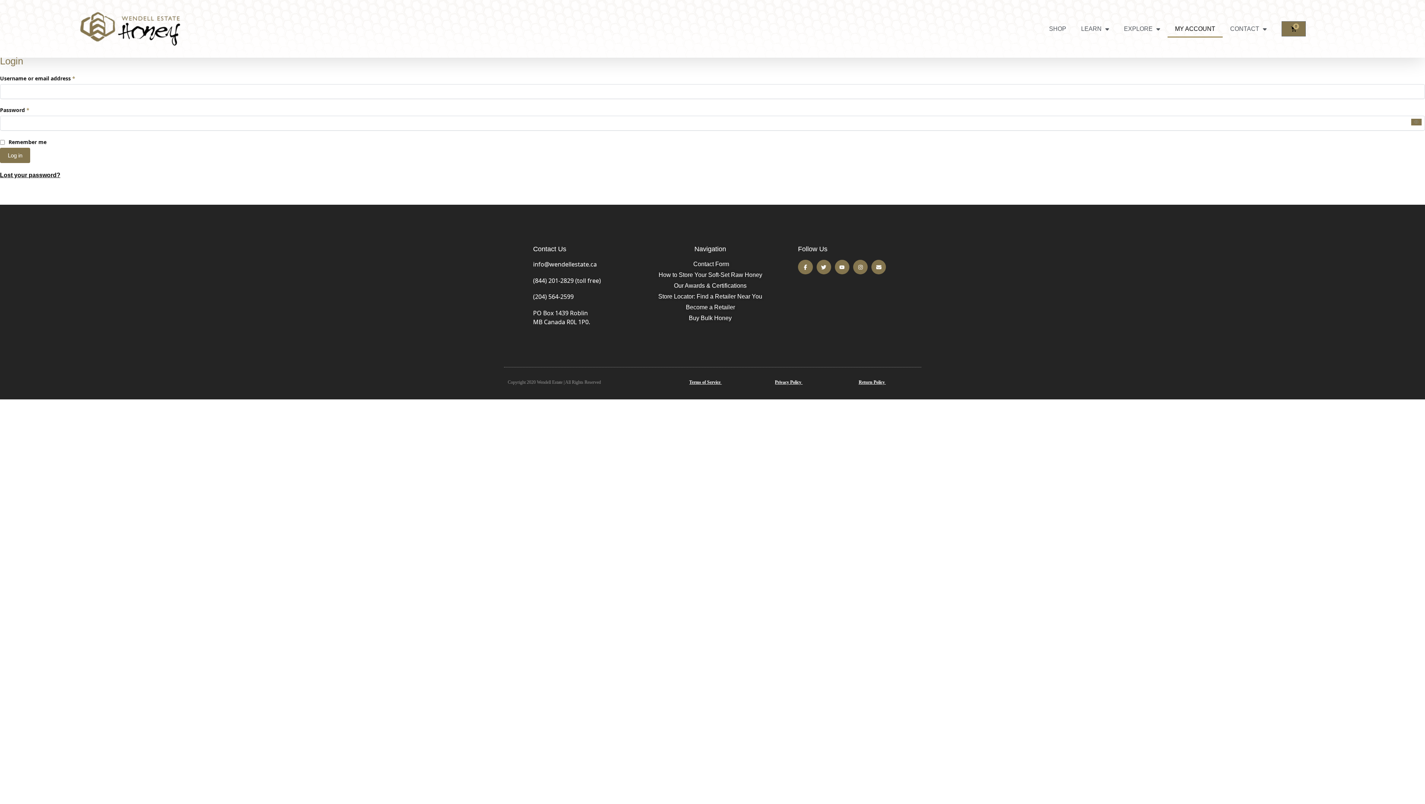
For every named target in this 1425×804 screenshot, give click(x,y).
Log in (15, 155)
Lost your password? (30, 175)
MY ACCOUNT (1195, 29)
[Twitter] (824, 267)
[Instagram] (860, 267)
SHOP (1057, 29)
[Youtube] (842, 267)
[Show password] (1416, 122)
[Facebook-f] (805, 267)
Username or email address (49, 78)
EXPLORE (1138, 29)
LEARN (1091, 29)
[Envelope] (878, 267)
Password (26, 110)
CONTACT (1244, 29)
